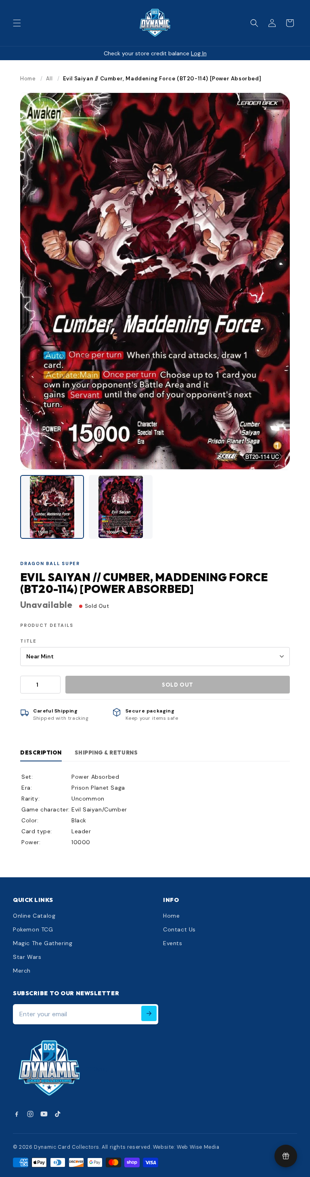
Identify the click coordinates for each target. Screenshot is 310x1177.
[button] (17, 23)
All (49, 78)
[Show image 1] (52, 507)
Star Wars (27, 957)
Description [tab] (41, 752)
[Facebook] (16, 1114)
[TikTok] (57, 1114)
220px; (96, 1069)
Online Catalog (34, 915)
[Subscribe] (149, 1013)
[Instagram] (30, 1114)
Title (28, 641)
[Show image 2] (121, 507)
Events (172, 943)
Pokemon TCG (33, 929)
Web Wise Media (198, 1147)
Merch (22, 970)
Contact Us (179, 929)
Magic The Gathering (42, 943)
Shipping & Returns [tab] (106, 752)
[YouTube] (44, 1114)
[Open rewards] (285, 1156)
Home (28, 78)
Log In (199, 53)
